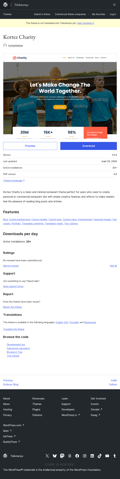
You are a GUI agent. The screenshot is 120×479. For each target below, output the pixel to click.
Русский (74, 322)
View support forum (13, 286)
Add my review (11, 265)
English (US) (62, 322)
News (6, 404)
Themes (7, 14)
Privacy (7, 415)
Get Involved (98, 398)
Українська (90, 322)
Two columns (71, 223)
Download (88, 145)
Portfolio (16, 223)
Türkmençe (16, 456)
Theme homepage (12, 180)
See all (113, 265)
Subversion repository (18, 348)
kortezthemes (15, 45)
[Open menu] (115, 4)
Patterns (37, 415)
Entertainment (85, 219)
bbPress (9, 436)
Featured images (102, 219)
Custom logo (55, 219)
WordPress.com (13, 425)
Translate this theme (13, 329)
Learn (65, 398)
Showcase (38, 398)
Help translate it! (85, 23)
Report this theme (12, 307)
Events (95, 404)
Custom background (19, 219)
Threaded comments (33, 223)
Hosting (7, 409)
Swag (95, 415)
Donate (96, 409)
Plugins (36, 409)
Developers (68, 409)
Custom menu (70, 219)
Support (66, 404)
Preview (30, 145)
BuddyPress (11, 441)
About (6, 398)
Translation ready (54, 223)
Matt (7, 430)
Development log (16, 344)
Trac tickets (13, 355)
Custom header (39, 219)
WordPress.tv (71, 415)
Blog (5, 219)
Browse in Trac (14, 352)
